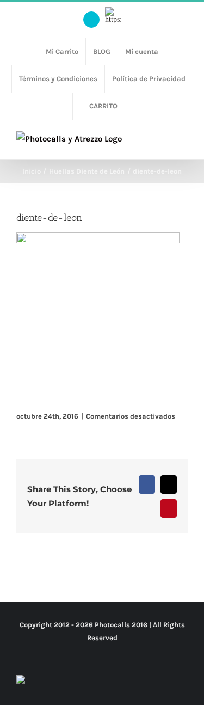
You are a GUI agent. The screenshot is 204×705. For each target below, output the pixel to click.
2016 (139, 625)
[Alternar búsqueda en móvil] (163, 142)
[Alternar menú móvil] (183, 142)
